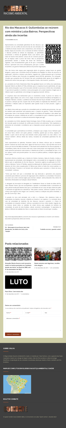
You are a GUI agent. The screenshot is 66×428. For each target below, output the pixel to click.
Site (46, 313)
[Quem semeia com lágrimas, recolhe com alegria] (47, 254)
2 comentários (25, 294)
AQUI (55, 417)
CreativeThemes (33, 425)
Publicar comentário (13, 334)
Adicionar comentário (13, 318)
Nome (8, 313)
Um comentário (54, 268)
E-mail (28, 313)
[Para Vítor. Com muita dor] (18, 282)
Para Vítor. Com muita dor (14, 291)
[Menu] (62, 10)
